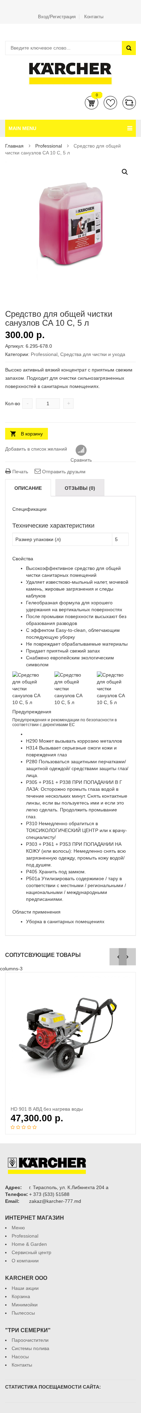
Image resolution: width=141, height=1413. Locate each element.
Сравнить (129, 102)
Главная (14, 146)
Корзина (91, 102)
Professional (48, 146)
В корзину (32, 433)
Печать (19, 471)
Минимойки (25, 1304)
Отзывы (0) (80, 488)
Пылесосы (23, 1313)
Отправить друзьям (63, 471)
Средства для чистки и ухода (92, 354)
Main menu (22, 128)
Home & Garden (29, 1244)
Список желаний (110, 102)
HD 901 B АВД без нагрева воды (47, 1109)
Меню (18, 1227)
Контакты (93, 16)
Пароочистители (30, 1340)
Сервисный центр (31, 1252)
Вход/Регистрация (57, 16)
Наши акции (25, 1288)
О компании (25, 1260)
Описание (28, 488)
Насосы (20, 1356)
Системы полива (30, 1348)
